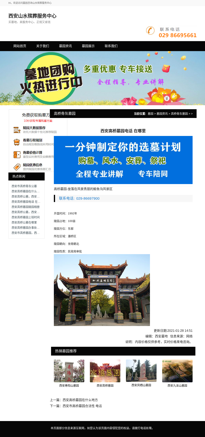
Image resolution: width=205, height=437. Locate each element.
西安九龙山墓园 (177, 385)
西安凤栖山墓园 (141, 385)
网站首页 (19, 46)
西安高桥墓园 (105, 385)
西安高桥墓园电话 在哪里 (27, 201)
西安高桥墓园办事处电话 (27, 227)
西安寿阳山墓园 (69, 385)
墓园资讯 (162, 113)
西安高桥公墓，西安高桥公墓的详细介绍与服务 (41, 212)
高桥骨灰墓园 (179, 113)
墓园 (150, 113)
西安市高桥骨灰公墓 (24, 186)
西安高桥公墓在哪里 (24, 222)
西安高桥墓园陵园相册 (26, 206)
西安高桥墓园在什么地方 (27, 191)
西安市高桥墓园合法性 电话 (82, 406)
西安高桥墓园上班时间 (26, 217)
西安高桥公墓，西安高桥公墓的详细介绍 (37, 196)
